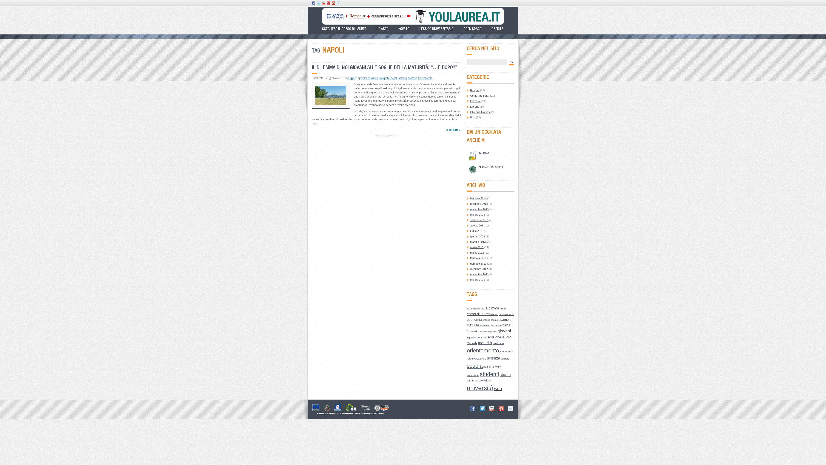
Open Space (472, 29)
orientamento (483, 350)
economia (474, 319)
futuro (486, 331)
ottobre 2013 (477, 214)
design (502, 314)
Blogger (351, 78)
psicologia (504, 351)
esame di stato (487, 325)
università (480, 387)
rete (469, 358)
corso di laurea (479, 314)
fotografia (384, 78)
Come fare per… (480, 95)
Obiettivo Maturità (480, 112)
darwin (374, 78)
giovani (504, 331)
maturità (485, 343)
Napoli (394, 78)
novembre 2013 (479, 209)
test (469, 380)
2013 (469, 308)
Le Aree (382, 29)
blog (483, 308)
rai (511, 351)
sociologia (473, 375)
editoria (486, 320)
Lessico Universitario (436, 29)
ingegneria (472, 337)
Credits (497, 29)
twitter (487, 380)
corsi (503, 308)
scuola (475, 366)
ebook (510, 314)
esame (494, 320)
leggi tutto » (453, 130)
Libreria (474, 106)
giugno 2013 (477, 236)
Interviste (475, 101)
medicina (498, 343)
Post (472, 117)
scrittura (412, 78)
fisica (506, 325)
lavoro (506, 337)
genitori (493, 331)
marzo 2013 (477, 252)
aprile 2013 (477, 247)
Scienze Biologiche (491, 167)
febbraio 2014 (478, 198)
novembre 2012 (479, 274)
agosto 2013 (477, 225)
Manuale (472, 343)
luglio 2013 (476, 230)
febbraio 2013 (478, 258)
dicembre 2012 (479, 269)
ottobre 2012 (477, 279)
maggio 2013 (478, 241)
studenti (489, 374)
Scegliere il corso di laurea (344, 29)
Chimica (365, 78)
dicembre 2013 (479, 203)
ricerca (475, 358)
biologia (476, 308)
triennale (477, 380)
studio (505, 374)
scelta (483, 358)
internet (482, 337)
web (498, 388)
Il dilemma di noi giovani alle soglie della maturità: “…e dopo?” (384, 67)
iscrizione (494, 337)
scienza (403, 78)
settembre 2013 (479, 220)
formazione (474, 331)
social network (492, 366)
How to (403, 29)
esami (499, 325)
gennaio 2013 (478, 263)
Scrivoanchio (425, 78)
